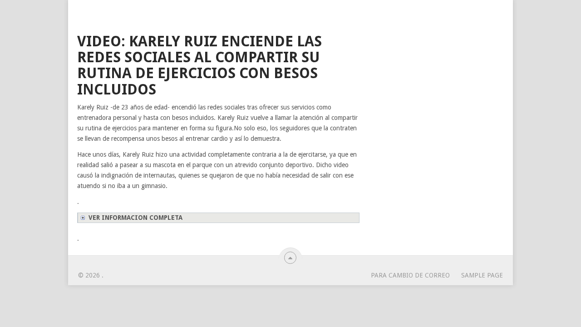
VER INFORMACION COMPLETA (135, 217)
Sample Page (482, 275)
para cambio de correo (410, 275)
